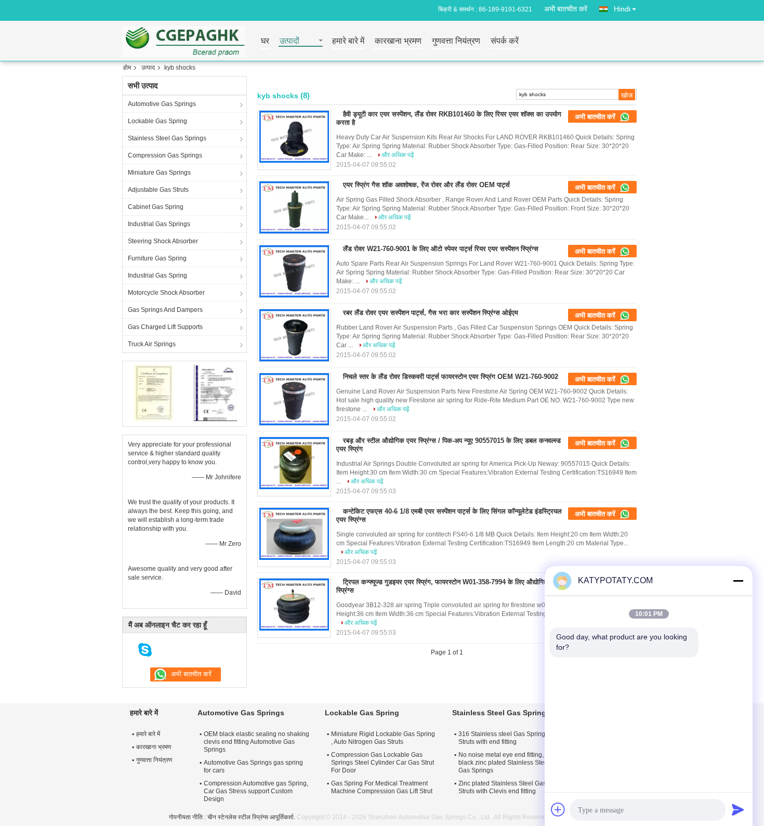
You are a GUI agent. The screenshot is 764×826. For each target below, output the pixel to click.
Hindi (622, 9)
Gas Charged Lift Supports (165, 327)
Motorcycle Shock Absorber (166, 292)
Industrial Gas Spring (157, 275)
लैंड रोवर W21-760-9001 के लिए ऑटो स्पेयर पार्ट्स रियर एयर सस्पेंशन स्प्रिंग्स (440, 249)
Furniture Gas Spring (157, 258)
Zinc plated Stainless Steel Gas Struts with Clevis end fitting (502, 787)
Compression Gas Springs (165, 155)
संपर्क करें (505, 41)
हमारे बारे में (348, 41)
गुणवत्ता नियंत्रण (456, 41)
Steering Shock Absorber (163, 241)
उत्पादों (289, 41)
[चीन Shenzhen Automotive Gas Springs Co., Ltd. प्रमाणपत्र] (154, 392)
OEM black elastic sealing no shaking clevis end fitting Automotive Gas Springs (256, 741)
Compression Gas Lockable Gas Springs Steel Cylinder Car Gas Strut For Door (382, 762)
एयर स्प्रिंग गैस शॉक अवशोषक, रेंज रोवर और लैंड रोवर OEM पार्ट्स (426, 185)
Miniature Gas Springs (159, 172)
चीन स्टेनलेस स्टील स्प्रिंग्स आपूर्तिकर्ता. (252, 817)
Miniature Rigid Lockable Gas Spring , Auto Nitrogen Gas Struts (383, 737)
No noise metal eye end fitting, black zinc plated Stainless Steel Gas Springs (503, 762)
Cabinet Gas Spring (155, 207)
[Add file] (558, 809)
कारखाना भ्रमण (398, 41)
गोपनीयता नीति (186, 817)
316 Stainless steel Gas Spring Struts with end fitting (501, 737)
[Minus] (738, 580)
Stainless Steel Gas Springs (167, 138)
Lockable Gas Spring (157, 121)
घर (265, 41)
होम (127, 67)
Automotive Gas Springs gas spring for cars (253, 766)
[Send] (738, 809)
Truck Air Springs (152, 344)
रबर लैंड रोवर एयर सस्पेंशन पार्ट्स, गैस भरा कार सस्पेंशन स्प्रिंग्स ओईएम (430, 313)
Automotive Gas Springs (162, 104)
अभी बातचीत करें (565, 9)
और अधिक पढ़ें (397, 155)
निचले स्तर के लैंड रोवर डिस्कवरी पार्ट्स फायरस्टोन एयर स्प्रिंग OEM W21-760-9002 (450, 377)
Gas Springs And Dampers (165, 309)
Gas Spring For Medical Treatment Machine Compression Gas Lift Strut (381, 787)
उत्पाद (148, 67)
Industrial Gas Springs (159, 224)
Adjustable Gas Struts (158, 189)
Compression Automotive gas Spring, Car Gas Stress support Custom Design (256, 791)
